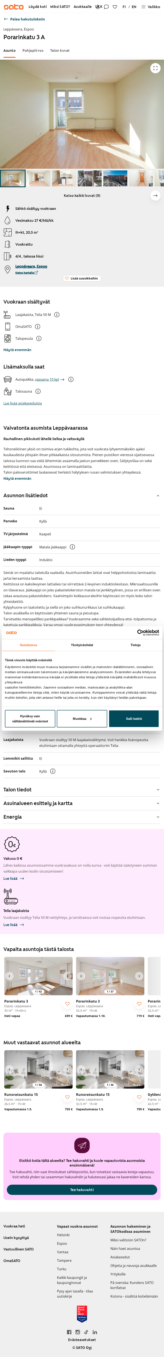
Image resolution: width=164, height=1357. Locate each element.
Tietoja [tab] (135, 645)
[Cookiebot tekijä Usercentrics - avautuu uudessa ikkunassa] (140, 633)
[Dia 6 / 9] (141, 178)
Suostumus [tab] (28, 645)
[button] (56, 314)
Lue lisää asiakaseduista (22, 403)
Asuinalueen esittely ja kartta (38, 803)
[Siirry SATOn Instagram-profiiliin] (77, 1332)
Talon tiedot (17, 790)
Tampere (64, 1260)
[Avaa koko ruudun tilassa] (155, 68)
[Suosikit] (115, 6)
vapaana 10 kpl (47, 379)
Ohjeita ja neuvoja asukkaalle (133, 1265)
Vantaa (62, 1252)
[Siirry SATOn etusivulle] (13, 6)
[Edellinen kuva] (9, 976)
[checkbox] (67, 1004)
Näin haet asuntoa (125, 1248)
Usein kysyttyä (16, 1238)
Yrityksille (118, 1274)
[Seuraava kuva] (155, 195)
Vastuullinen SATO (18, 1249)
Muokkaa (79, 718)
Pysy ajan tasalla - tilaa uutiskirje (75, 1294)
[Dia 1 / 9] (13, 178)
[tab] (9, 50)
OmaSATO (11, 1261)
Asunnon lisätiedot (25, 495)
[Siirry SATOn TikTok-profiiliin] (86, 1332)
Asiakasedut (120, 1257)
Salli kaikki (134, 718)
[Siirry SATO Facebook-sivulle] (69, 1332)
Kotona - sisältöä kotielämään (134, 1296)
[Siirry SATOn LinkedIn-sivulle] (94, 1332)
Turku (61, 1269)
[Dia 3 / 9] (64, 178)
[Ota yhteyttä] (106, 6)
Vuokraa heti (14, 1226)
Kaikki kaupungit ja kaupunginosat (72, 1280)
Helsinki (63, 1235)
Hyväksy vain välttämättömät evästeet (30, 718)
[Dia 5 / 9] (115, 178)
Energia (12, 817)
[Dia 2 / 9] (38, 178)
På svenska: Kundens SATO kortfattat (132, 1285)
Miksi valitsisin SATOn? (128, 1240)
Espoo (62, 1243)
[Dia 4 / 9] (89, 178)
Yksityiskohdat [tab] (82, 645)
